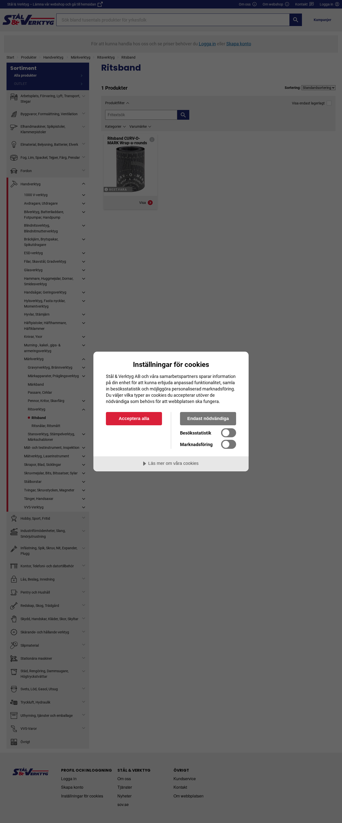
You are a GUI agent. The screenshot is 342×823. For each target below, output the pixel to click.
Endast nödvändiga (208, 418)
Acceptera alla (134, 418)
